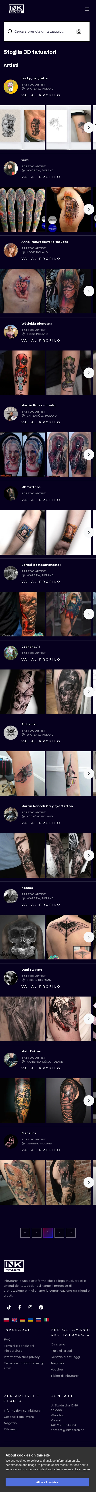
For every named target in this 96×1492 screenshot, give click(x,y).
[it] (46, 1319)
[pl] (6, 1319)
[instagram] (30, 1307)
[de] (22, 1319)
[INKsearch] (16, 9)
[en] (14, 1319)
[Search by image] (79, 31)
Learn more (82, 1469)
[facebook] (19, 1307)
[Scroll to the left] (7, 127)
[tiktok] (9, 1307)
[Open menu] (87, 9)
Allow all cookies (47, 1482)
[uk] (30, 1319)
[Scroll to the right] (88, 127)
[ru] (38, 1319)
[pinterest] (41, 1307)
